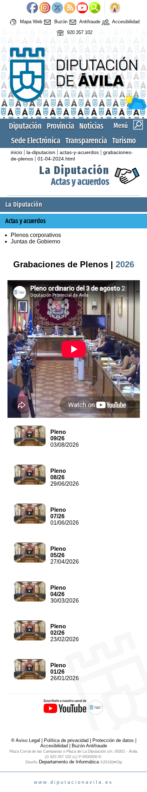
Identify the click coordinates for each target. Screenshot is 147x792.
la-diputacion (40, 152)
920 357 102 (79, 32)
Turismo (124, 140)
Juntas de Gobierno (35, 241)
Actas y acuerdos (80, 181)
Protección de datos (113, 740)
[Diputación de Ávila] (73, 108)
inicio (16, 152)
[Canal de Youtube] (82, 8)
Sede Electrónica (35, 140)
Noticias (91, 126)
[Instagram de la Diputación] (45, 8)
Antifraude (89, 22)
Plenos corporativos (36, 235)
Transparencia (86, 140)
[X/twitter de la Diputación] (57, 8)
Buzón (60, 22)
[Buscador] (94, 8)
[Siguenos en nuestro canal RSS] (70, 8)
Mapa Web (30, 22)
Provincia (60, 126)
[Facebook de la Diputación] (32, 8)
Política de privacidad (66, 740)
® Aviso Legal (26, 740)
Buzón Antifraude (89, 745)
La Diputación (74, 170)
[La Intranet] (114, 8)
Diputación (25, 126)
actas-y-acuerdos (79, 152)
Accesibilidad (125, 22)
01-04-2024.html (56, 159)
